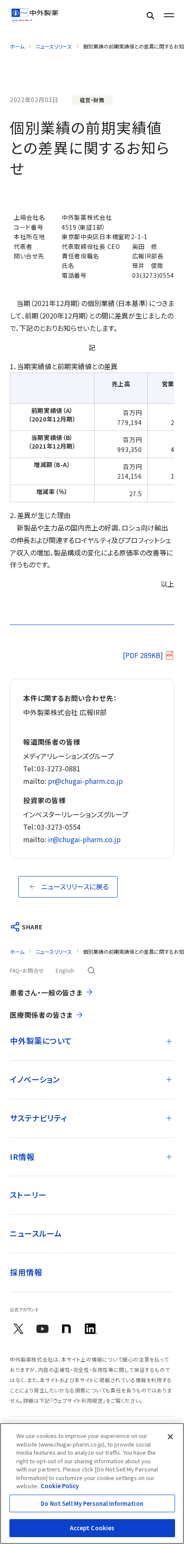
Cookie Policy (60, 1486)
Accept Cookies (92, 1528)
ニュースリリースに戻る (75, 886)
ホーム (17, 46)
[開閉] (169, 1041)
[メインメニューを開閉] (169, 15)
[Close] (170, 1436)
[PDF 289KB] (143, 655)
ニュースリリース (54, 46)
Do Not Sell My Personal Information (92, 1503)
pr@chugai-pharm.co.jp (85, 781)
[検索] (150, 15)
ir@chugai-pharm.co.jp (84, 839)
